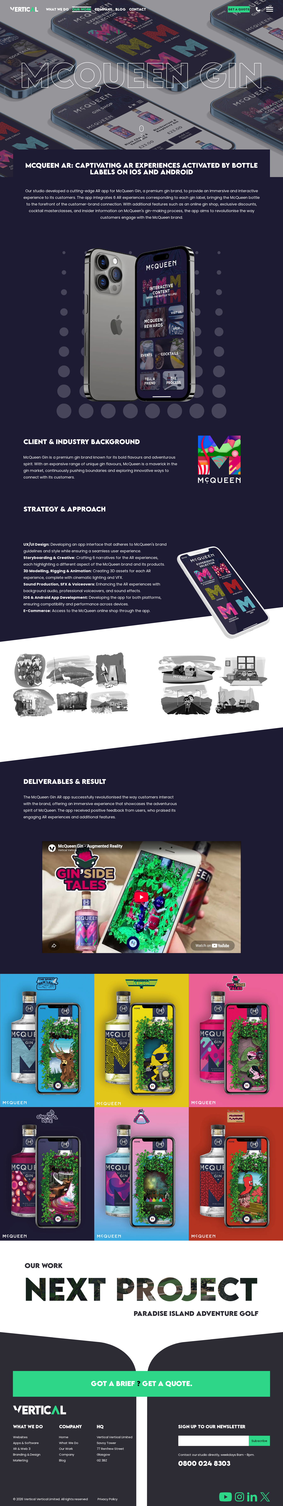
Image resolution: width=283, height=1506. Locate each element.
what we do (28, 1426)
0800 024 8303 (204, 1463)
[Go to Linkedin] (252, 1496)
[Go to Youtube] (225, 1496)
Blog (120, 9)
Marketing (20, 1460)
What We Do (57, 9)
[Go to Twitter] (265, 1496)
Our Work (81, 9)
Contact (137, 9)
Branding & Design (26, 1454)
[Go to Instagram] (239, 1496)
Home (63, 1437)
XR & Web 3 (21, 1448)
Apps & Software (26, 1443)
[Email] (213, 1441)
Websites (20, 1437)
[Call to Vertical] (258, 9)
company (70, 1426)
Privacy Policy (107, 1499)
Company (103, 9)
